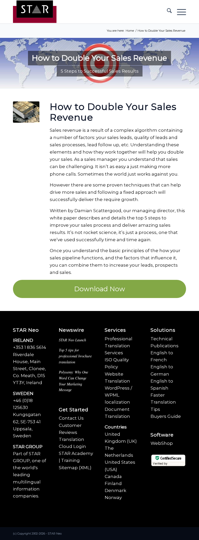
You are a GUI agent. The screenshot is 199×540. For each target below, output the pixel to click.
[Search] (167, 11)
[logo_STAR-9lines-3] (34, 11)
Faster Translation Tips (163, 402)
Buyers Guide (166, 416)
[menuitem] (167, 11)
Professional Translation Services (118, 345)
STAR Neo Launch (72, 339)
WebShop (162, 443)
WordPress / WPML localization (118, 395)
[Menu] (179, 11)
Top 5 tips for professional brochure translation (75, 356)
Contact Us (71, 418)
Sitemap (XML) (75, 467)
